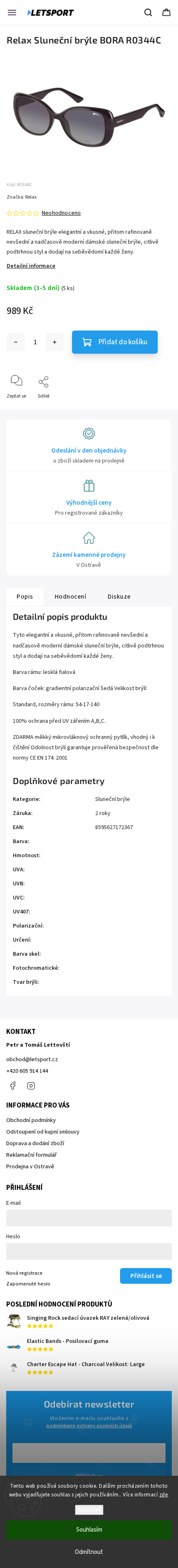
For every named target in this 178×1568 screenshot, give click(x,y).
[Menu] (12, 12)
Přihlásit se (146, 1275)
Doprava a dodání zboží (35, 1143)
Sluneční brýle (112, 799)
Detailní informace (31, 266)
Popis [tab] (25, 596)
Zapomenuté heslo (28, 1283)
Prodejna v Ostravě (30, 1167)
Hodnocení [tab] (71, 596)
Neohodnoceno (61, 213)
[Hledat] (148, 12)
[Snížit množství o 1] (16, 342)
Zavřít (158, 409)
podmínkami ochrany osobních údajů (89, 1425)
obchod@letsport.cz (32, 1059)
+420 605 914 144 (27, 1071)
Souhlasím (89, 1529)
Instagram (31, 1085)
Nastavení (89, 1510)
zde (163, 1494)
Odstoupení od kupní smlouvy (42, 1132)
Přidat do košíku (123, 342)
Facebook (12, 1085)
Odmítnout (89, 1552)
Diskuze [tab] (119, 596)
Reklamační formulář (31, 1155)
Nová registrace (24, 1273)
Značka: (21, 197)
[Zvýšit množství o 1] (55, 342)
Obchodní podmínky (31, 1120)
